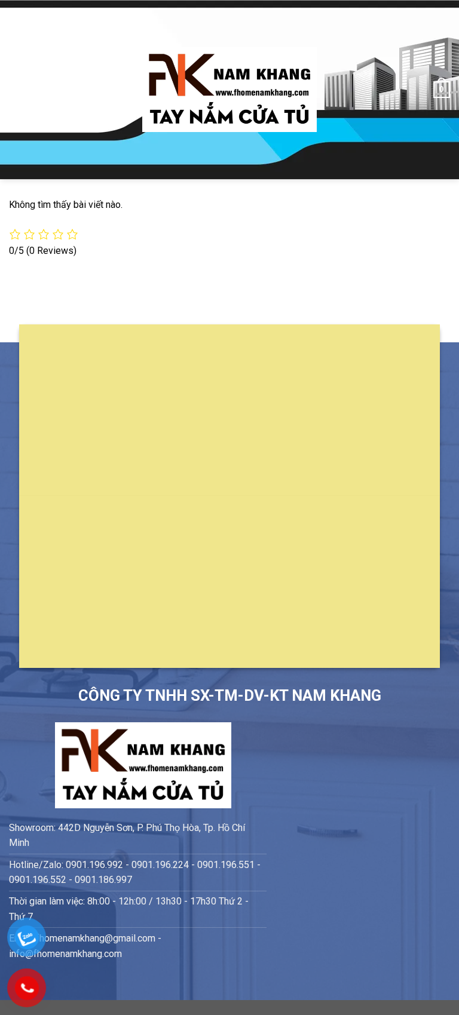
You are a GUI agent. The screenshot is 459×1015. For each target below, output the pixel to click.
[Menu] (16, 89)
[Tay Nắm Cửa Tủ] (229, 90)
